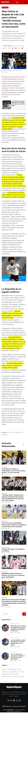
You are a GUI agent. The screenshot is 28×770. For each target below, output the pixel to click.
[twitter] (12, 48)
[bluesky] (17, 700)
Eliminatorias (5, 671)
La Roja (19, 669)
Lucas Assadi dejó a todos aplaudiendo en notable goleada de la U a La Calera (18, 642)
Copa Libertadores (13, 671)
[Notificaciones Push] (17, 2)
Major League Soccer (12, 90)
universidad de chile (12, 669)
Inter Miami (21, 88)
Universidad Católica (6, 676)
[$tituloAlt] (5, 628)
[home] (5, 2)
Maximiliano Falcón (8, 77)
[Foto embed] (14, 269)
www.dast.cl (18, 711)
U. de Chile (13, 652)
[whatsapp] (19, 48)
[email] (22, 48)
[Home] (14, 687)
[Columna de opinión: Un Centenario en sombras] (14, 538)
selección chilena (14, 674)
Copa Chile (15, 676)
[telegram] (15, 48)
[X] (14, 700)
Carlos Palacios (5, 674)
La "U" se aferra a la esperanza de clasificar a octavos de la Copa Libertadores (18, 656)
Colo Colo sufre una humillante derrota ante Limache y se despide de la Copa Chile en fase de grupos (14, 524)
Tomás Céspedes (8, 46)
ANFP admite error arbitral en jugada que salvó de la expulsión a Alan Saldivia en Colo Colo (18, 628)
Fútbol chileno (5, 547)
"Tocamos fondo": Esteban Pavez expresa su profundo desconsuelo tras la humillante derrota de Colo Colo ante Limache (13, 497)
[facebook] (9, 48)
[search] (24, 614)
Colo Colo (21, 77)
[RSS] (19, 700)
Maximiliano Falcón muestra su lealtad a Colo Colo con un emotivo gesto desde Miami (13, 575)
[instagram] (8, 700)
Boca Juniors (21, 676)
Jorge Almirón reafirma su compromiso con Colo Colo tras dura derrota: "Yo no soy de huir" (13, 470)
